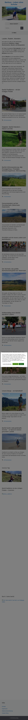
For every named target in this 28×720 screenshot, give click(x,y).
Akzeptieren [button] (15, 364)
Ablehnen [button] (21, 364)
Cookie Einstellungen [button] (7, 364)
